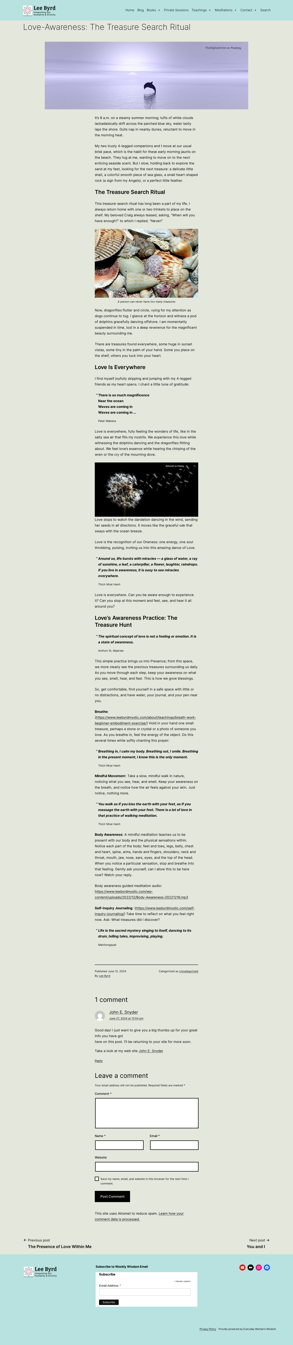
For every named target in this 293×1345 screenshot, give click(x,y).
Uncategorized (188, 971)
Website (101, 1157)
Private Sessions (176, 10)
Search (265, 10)
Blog (140, 10)
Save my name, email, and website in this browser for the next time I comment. (145, 1181)
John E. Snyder (123, 1012)
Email (155, 1136)
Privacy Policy (208, 1329)
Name (100, 1136)
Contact (246, 10)
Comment (103, 1093)
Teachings (199, 10)
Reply (99, 1061)
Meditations (223, 10)
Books (151, 10)
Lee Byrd (104, 975)
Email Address (110, 1285)
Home (129, 10)
